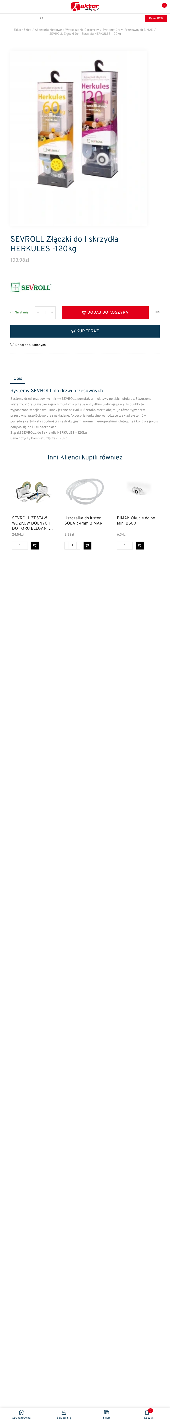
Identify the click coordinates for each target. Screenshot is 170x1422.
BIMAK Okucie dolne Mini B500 (136, 521)
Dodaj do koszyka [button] (45, 494)
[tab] (17, 379)
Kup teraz (87, 331)
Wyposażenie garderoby (82, 30)
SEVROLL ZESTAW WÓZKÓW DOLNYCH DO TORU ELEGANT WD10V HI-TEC (31, 523)
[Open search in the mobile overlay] (42, 19)
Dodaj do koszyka (107, 312)
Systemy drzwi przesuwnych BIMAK (127, 30)
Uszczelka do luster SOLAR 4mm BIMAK (83, 521)
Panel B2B (156, 18)
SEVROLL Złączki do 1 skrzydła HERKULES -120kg (85, 34)
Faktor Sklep (22, 30)
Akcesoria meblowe (48, 30)
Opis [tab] (17, 378)
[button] (35, 545)
